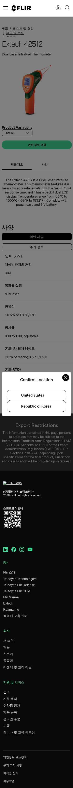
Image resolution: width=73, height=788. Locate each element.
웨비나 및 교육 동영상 (19, 732)
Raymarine (11, 609)
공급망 (8, 660)
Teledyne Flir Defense (19, 585)
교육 (6, 725)
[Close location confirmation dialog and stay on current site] (65, 377)
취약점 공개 (11, 705)
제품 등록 (10, 712)
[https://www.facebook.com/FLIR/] (13, 550)
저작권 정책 (10, 773)
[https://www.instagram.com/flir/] (21, 550)
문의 (6, 692)
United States (32, 395)
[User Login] (56, 8)
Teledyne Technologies (19, 579)
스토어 (8, 654)
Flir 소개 (9, 572)
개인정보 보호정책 (15, 757)
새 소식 (8, 640)
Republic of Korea (36, 406)
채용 (6, 647)
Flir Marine (11, 597)
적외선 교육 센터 (15, 616)
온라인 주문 (11, 719)
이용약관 (9, 781)
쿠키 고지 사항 (12, 765)
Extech (8, 603)
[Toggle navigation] (5, 8)
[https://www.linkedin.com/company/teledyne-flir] (5, 550)
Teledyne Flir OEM (16, 591)
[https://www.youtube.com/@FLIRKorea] (30, 550)
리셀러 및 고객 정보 (17, 667)
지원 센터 (10, 699)
